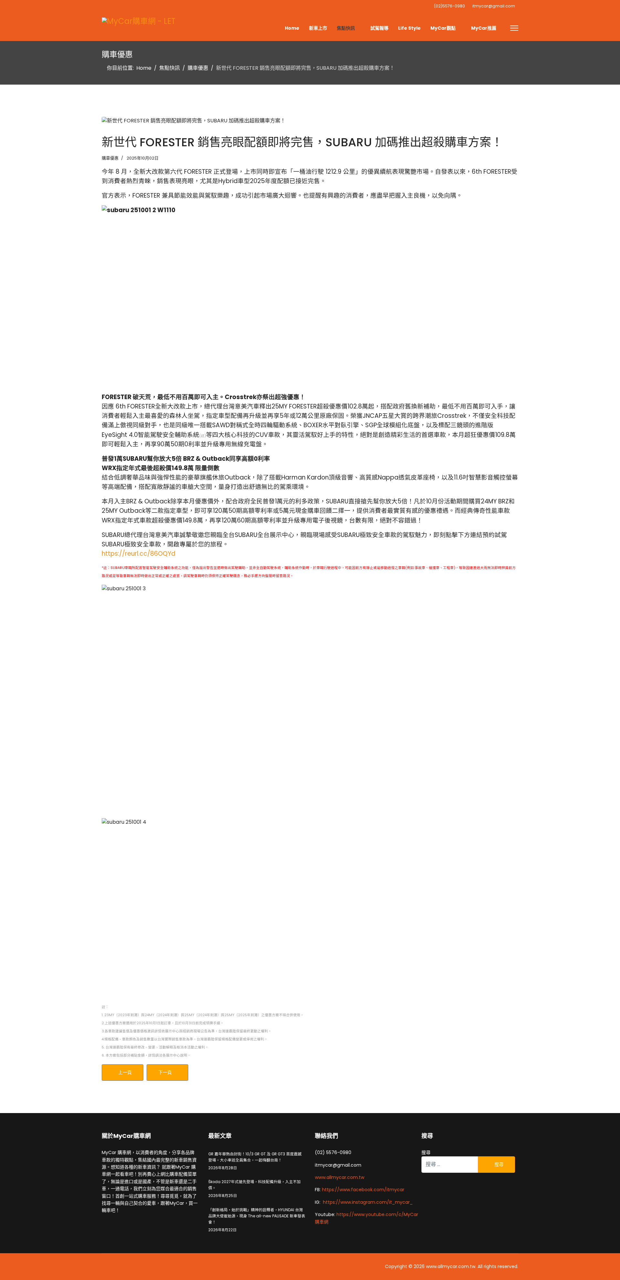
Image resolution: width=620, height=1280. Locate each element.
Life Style (409, 28)
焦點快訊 (346, 28)
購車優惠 (110, 158)
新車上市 (318, 28)
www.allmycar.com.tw (339, 1177)
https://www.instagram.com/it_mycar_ (368, 1202)
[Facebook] (104, 7)
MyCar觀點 (443, 28)
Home (292, 28)
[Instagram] (127, 7)
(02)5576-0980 (449, 6)
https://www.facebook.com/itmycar (363, 1189)
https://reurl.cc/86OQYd (138, 553)
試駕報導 (379, 28)
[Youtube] (116, 7)
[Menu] (514, 28)
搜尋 (425, 1152)
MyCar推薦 (483, 28)
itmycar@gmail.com (493, 6)
